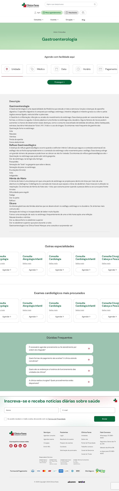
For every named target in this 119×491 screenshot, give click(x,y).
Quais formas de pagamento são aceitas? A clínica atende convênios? (52, 359)
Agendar (32, 270)
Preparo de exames (66, 443)
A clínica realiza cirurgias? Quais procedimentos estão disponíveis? (51, 381)
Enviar (104, 419)
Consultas (37, 20)
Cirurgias (69, 20)
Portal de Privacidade (88, 443)
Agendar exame (49, 439)
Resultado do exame (67, 439)
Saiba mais (27, 263)
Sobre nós (84, 439)
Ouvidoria (63, 447)
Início (55, 32)
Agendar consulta (49, 435)
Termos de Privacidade (56, 419)
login (38, 13)
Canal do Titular (86, 454)
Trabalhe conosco (87, 447)
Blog (83, 20)
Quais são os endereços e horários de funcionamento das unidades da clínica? (52, 370)
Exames (53, 20)
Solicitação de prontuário (68, 450)
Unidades (84, 435)
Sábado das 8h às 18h (107, 448)
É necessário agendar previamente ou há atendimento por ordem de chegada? (52, 348)
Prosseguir (59, 82)
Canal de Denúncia (87, 450)
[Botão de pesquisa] (94, 4)
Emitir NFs (47, 447)
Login (62, 435)
